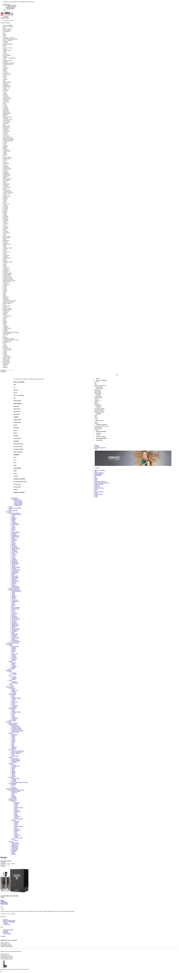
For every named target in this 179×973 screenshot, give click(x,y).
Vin (14, 387)
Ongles (15, 465)
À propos (5, 919)
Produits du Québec (17, 400)
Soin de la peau (17, 468)
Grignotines (16, 435)
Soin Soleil (16, 476)
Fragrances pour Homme (19, 449)
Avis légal (5, 923)
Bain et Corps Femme (18, 446)
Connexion (7, 4)
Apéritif (15, 392)
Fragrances (16, 441)
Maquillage (16, 454)
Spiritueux (16, 390)
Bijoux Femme (16, 406)
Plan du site (5, 932)
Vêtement (15, 489)
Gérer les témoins (7, 933)
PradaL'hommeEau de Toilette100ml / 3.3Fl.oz (4, 902)
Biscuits (15, 430)
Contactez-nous (6, 924)
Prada (96, 448)
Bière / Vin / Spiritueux (19, 381)
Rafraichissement (17, 438)
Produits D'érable (17, 422)
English (12, 8)
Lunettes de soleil (17, 486)
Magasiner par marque (19, 492)
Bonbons (15, 433)
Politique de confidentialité (9, 921)
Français (14, 5)
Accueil (96, 445)
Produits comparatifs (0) (6, 860)
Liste (4, 862)
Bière (15, 384)
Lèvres (15, 462)
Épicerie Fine (16, 427)
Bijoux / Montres (18, 403)
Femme (15, 470)
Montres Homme (17, 411)
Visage (15, 457)
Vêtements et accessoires (19, 478)
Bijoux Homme (17, 414)
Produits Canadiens (17, 419)
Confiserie (16, 416)
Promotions (5, 931)
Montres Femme (17, 408)
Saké (15, 397)
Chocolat (15, 424)
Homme (15, 473)
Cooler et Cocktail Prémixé (19, 395)
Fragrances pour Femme (18, 443)
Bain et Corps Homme (18, 451)
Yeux (15, 459)
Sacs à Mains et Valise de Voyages (20, 481)
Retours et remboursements (9, 920)
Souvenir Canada (17, 484)
